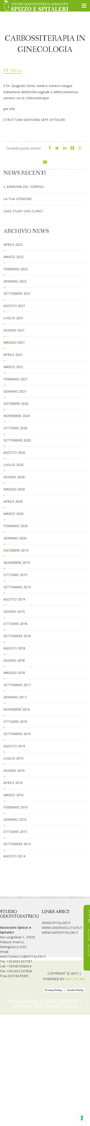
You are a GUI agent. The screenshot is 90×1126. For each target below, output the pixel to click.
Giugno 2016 (14, 770)
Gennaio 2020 (15, 538)
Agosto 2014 (14, 856)
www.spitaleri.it (56, 923)
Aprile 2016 (13, 783)
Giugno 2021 (14, 330)
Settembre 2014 (17, 844)
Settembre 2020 (17, 440)
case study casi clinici (23, 211)
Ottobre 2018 (15, 624)
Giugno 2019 (14, 611)
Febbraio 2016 (15, 807)
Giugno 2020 (14, 477)
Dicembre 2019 (15, 550)
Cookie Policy (75, 990)
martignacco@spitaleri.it (23, 956)
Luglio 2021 (13, 318)
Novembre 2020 (16, 416)
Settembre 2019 (17, 587)
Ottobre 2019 (15, 575)
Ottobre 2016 (15, 721)
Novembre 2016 (16, 709)
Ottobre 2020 (15, 428)
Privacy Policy (53, 990)
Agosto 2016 (14, 746)
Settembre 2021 (17, 293)
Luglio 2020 (13, 464)
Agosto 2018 (14, 648)
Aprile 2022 (13, 244)
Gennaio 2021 (15, 391)
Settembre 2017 (17, 685)
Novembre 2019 (16, 562)
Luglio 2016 (13, 758)
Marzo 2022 (13, 257)
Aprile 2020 (13, 501)
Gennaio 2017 (15, 697)
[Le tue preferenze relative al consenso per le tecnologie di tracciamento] (82, 1118)
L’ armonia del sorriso (23, 186)
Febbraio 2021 (15, 379)
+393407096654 (19, 966)
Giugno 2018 (14, 660)
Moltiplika (74, 979)
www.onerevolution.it (62, 927)
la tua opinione (17, 199)
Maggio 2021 (14, 342)
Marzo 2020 (13, 513)
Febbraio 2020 (15, 526)
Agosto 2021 (14, 305)
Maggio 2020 (14, 489)
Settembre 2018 (17, 636)
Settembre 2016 (17, 734)
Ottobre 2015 (15, 831)
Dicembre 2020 (15, 403)
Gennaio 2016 (15, 819)
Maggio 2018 (14, 672)
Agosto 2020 (14, 452)
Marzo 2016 (13, 795)
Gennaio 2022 (15, 281)
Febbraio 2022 (15, 269)
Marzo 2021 (13, 367)
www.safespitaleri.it (60, 932)
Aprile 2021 (13, 354)
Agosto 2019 (14, 599)
